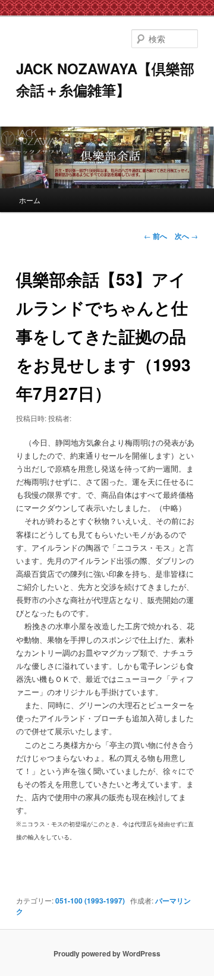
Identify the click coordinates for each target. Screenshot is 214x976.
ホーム (29, 200)
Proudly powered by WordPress (107, 953)
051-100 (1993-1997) (90, 900)
